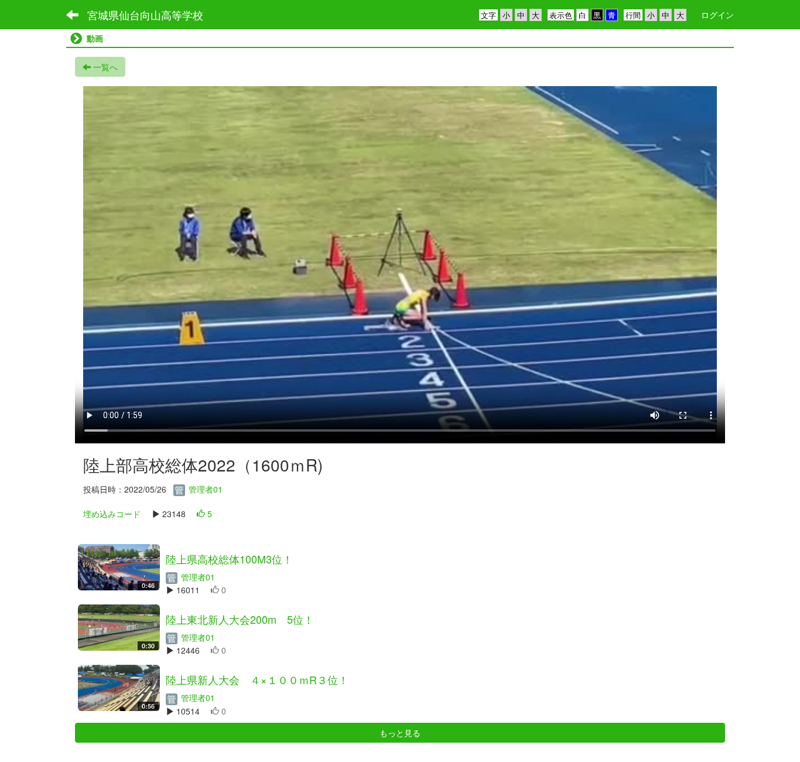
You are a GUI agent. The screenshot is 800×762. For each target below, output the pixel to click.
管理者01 (204, 489)
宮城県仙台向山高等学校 (145, 14)
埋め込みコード (112, 514)
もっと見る (400, 733)
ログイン (717, 14)
